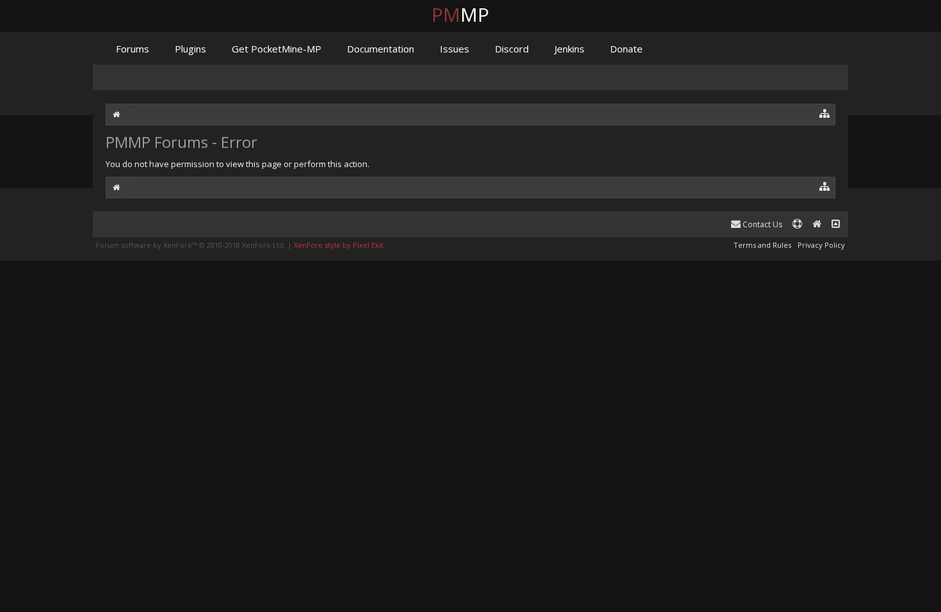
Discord (512, 48)
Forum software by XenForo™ (191, 245)
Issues (454, 48)
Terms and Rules (762, 245)
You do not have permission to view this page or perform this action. (237, 164)
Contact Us (761, 224)
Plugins (190, 48)
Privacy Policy (821, 245)
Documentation (380, 48)
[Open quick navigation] (824, 113)
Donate (626, 48)
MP (470, 14)
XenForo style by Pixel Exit (338, 245)
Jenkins (569, 48)
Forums (132, 48)
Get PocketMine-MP (276, 48)
